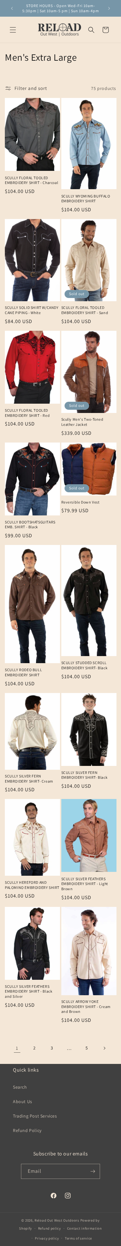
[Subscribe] (93, 1171)
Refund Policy (27, 1130)
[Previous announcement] (12, 8)
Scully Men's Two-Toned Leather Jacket (82, 422)
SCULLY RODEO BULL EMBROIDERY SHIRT (23, 672)
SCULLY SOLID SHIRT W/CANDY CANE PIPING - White (32, 310)
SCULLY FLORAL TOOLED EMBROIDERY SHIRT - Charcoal (31, 180)
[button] (13, 30)
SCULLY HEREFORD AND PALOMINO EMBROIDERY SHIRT (32, 885)
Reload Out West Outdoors (57, 1220)
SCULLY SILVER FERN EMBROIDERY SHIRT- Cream (29, 779)
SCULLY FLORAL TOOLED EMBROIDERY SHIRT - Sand (84, 310)
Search (20, 1087)
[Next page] (104, 1048)
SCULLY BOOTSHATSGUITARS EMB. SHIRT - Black (30, 525)
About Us (22, 1101)
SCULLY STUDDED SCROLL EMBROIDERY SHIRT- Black (84, 665)
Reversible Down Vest (80, 502)
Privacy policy (47, 1238)
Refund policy (49, 1228)
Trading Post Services (35, 1116)
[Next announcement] (109, 8)
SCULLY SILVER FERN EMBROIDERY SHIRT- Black (84, 775)
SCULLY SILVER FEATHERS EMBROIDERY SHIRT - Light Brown (84, 883)
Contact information (84, 1228)
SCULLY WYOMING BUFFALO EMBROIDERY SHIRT (85, 199)
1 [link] (17, 1048)
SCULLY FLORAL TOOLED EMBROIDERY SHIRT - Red (27, 413)
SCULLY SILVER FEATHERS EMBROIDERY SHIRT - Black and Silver (28, 991)
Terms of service (78, 1238)
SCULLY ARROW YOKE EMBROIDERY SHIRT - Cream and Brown (86, 1006)
